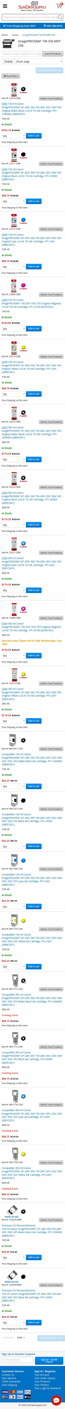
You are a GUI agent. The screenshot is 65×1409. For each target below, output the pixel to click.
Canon (15, 35)
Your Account (41, 1374)
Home (5, 35)
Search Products (53, 53)
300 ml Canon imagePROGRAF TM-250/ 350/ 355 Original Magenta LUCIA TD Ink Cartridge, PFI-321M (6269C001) (31, 627)
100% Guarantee (11, 1381)
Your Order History (44, 1378)
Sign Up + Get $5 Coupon (49, 1360)
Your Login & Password (47, 1388)
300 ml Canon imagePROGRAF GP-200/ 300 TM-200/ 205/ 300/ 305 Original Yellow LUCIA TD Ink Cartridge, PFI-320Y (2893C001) (31, 694)
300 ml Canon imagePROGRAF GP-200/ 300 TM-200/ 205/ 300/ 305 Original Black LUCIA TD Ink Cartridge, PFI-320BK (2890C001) (31, 498)
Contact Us (8, 1374)
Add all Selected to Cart (49, 70)
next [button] (19, 1337)
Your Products (42, 1381)
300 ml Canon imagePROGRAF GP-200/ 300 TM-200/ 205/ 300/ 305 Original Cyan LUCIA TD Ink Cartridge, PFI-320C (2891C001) (31, 563)
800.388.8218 (54, 25)
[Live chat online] (56, 1400)
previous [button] (9, 1337)
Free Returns (9, 1378)
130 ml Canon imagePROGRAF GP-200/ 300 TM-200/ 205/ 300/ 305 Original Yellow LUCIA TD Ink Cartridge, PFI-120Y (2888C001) (31, 367)
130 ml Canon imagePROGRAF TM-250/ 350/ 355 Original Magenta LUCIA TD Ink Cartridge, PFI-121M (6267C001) (31, 303)
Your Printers (41, 1385)
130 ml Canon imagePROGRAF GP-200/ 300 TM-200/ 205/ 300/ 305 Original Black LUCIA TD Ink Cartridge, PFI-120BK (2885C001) (31, 174)
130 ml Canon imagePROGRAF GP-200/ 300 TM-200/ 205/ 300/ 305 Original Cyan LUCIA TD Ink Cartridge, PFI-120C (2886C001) (31, 239)
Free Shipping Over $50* (21, 25)
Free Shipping (9, 1385)
